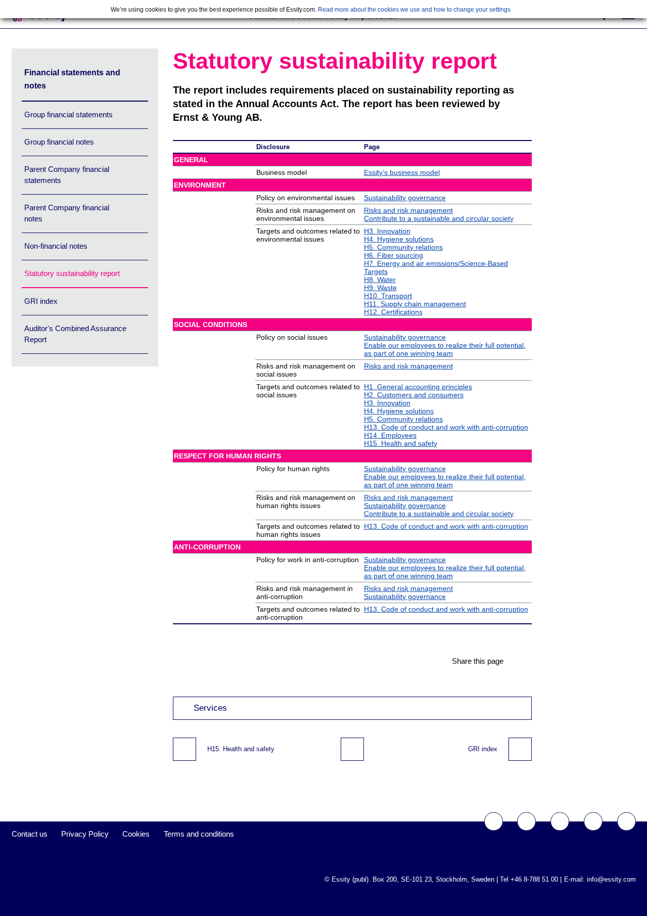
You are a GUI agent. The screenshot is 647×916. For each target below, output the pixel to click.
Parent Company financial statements (66, 175)
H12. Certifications (393, 312)
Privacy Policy (85, 834)
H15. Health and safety (400, 443)
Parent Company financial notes (66, 213)
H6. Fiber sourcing (393, 255)
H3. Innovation (387, 231)
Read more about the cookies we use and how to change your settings (414, 9)
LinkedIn (626, 821)
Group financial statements (68, 114)
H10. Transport (388, 296)
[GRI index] (520, 749)
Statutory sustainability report (72, 273)
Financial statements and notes (72, 79)
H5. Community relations (403, 247)
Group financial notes (59, 142)
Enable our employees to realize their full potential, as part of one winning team (445, 349)
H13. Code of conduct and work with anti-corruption (446, 427)
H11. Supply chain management (415, 304)
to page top (352, 749)
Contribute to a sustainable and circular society (439, 218)
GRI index (41, 301)
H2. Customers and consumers (414, 395)
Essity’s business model (402, 172)
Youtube (559, 821)
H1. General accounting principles (418, 387)
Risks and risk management (408, 210)
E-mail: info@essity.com (600, 879)
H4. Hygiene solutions (399, 239)
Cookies (136, 834)
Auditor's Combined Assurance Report (75, 334)
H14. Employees (390, 435)
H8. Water (380, 280)
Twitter (526, 821)
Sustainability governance (405, 198)
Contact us (30, 834)
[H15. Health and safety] (184, 749)
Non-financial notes (55, 246)
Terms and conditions (199, 834)
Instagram (593, 821)
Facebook (493, 821)
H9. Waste (380, 288)
